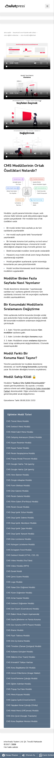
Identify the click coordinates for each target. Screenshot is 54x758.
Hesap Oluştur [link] (11, 755)
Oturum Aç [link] (30, 755)
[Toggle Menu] (47, 6)
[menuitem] (27, 421)
